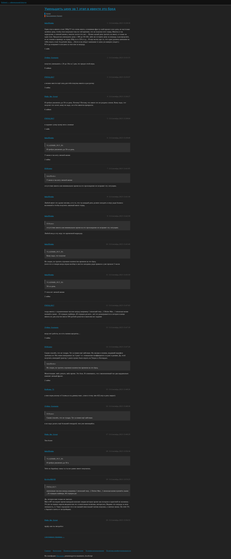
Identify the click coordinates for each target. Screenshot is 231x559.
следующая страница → (54, 537)
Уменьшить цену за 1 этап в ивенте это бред (80, 9)
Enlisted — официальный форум (13, 2)
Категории (57, 551)
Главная (48, 551)
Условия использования (95, 551)
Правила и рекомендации (73, 551)
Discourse (60, 556)
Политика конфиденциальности (118, 551)
